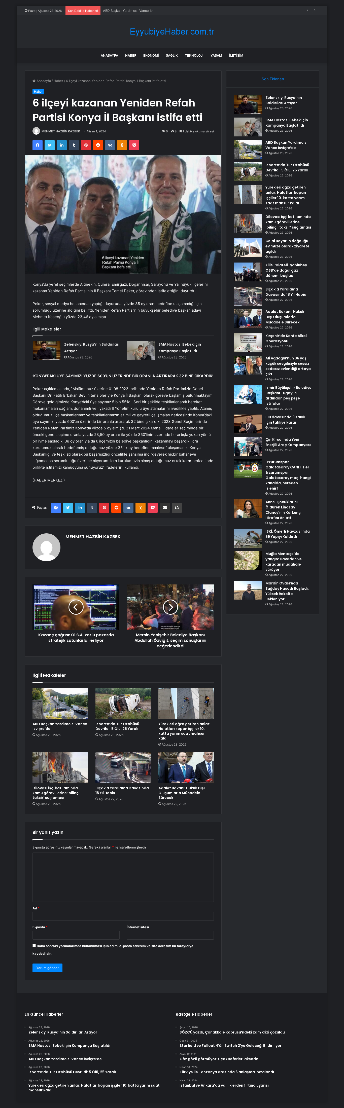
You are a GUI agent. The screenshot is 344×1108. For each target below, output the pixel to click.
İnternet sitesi (138, 927)
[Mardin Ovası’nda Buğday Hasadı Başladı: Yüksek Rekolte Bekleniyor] (248, 590)
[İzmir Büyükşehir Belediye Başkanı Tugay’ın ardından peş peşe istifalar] (248, 394)
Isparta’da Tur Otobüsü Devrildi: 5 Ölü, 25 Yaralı (117, 726)
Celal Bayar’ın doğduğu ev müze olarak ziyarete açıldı (287, 246)
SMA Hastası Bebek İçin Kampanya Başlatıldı (286, 123)
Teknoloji (194, 55)
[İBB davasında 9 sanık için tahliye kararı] (248, 424)
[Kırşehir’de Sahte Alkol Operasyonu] (248, 342)
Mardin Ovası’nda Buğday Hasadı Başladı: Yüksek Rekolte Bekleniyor (287, 591)
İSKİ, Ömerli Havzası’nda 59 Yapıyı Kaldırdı (287, 534)
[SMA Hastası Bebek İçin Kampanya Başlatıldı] (141, 350)
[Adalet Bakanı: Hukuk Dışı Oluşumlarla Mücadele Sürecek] (186, 767)
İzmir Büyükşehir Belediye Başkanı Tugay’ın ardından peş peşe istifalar (288, 395)
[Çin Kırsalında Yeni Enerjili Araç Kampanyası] (248, 446)
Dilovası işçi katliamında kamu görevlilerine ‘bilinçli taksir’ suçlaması (56, 793)
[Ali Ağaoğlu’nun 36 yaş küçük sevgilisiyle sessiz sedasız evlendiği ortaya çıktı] (248, 365)
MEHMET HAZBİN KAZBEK (61, 131)
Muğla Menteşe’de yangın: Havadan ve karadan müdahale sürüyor (283, 561)
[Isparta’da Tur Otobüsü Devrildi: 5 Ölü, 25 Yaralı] (123, 703)
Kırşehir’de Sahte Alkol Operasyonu (286, 338)
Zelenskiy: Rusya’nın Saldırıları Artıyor (283, 100)
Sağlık (172, 55)
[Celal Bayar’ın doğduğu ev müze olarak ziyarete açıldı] (248, 247)
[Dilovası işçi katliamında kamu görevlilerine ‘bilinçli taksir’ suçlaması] (60, 767)
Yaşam (216, 55)
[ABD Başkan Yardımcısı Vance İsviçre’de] (60, 703)
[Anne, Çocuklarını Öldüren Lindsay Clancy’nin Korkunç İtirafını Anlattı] (248, 508)
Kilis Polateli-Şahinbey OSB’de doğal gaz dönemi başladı (286, 270)
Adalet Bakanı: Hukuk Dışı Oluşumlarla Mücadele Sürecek (181, 793)
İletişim (236, 55)
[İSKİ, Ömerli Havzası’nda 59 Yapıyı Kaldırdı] (248, 538)
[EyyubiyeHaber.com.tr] (172, 31)
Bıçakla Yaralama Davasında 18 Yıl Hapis (122, 790)
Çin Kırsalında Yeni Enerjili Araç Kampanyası (288, 442)
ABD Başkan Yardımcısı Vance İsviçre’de (133, 11)
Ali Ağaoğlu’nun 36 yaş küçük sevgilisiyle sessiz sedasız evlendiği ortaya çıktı (288, 366)
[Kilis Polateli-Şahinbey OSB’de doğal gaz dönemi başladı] (248, 272)
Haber (130, 55)
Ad (36, 908)
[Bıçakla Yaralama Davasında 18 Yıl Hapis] (123, 767)
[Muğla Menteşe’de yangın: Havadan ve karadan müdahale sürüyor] (248, 560)
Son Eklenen (273, 79)
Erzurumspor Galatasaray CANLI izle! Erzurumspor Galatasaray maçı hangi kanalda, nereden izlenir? (288, 475)
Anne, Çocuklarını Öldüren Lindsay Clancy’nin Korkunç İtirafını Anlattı (283, 509)
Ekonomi (151, 55)
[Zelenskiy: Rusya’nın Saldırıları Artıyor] (46, 350)
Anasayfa (109, 55)
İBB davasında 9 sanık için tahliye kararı (285, 420)
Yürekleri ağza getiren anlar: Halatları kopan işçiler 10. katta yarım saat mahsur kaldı (184, 731)
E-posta (40, 927)
